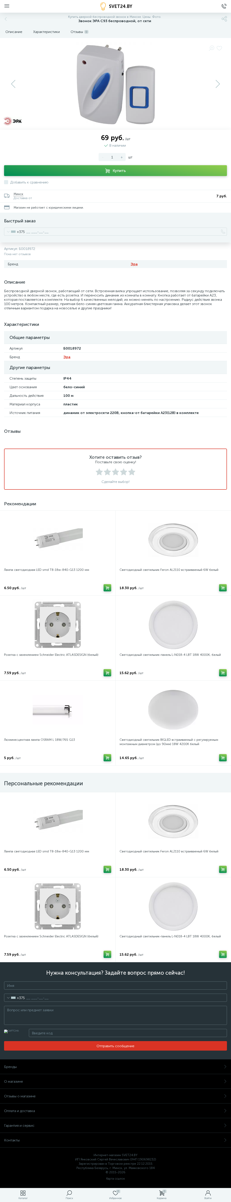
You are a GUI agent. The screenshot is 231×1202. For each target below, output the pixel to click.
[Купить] (107, 587)
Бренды (10, 1067)
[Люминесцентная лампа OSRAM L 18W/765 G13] (57, 710)
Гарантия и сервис (19, 1125)
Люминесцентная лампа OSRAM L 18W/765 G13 (39, 740)
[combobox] (14, 231)
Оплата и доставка (19, 1111)
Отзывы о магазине (20, 1096)
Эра (134, 264)
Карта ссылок (115, 1178)
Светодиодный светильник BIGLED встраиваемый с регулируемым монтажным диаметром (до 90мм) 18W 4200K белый (169, 742)
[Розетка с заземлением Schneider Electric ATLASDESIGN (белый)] (57, 625)
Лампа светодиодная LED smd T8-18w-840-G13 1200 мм (46, 570)
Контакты (12, 1140)
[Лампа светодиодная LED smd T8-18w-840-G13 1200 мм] (57, 540)
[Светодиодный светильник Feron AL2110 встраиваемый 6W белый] (173, 540)
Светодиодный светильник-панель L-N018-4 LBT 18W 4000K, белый (170, 655)
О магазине (13, 1081)
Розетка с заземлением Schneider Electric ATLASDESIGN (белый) (51, 655)
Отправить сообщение (115, 1046)
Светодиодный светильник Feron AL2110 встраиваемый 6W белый (169, 570)
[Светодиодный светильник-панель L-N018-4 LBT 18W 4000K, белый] (173, 625)
